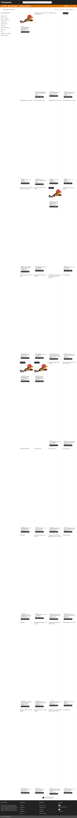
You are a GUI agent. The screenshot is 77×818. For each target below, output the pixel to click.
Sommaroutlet (28, 6)
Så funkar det (22, 807)
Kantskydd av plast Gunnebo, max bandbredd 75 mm (41, 180)
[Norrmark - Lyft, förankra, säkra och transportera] (7, 2)
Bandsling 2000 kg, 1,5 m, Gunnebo (69, 702)
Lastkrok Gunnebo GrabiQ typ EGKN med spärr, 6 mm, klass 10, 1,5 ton (55, 615)
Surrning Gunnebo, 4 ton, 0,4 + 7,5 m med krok (55, 93)
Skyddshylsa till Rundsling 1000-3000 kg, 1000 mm (55, 702)
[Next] (53, 797)
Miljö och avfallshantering (5, 27)
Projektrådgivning (13, 6)
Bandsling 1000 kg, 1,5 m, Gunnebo (26, 180)
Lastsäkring (3, 25)
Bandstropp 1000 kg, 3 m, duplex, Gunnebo (40, 789)
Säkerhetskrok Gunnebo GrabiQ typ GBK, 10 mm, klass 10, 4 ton (26, 268)
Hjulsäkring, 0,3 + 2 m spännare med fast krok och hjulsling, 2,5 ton (26, 615)
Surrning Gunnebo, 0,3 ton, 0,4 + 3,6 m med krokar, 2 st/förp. (69, 93)
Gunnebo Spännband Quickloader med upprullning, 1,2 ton (54, 203)
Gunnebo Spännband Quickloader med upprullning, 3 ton (25, 377)
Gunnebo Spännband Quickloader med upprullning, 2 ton (25, 28)
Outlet (2, 31)
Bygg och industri (42, 805)
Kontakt (21, 813)
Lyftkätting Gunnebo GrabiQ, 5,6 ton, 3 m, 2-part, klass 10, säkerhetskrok (55, 355)
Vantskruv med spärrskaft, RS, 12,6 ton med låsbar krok (41, 93)
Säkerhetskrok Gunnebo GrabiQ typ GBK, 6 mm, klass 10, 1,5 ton (55, 790)
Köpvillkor (21, 809)
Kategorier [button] (4, 6)
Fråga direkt (66, 6)
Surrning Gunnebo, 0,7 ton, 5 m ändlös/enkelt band (55, 528)
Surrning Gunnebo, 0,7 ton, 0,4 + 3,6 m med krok (69, 789)
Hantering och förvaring (5, 19)
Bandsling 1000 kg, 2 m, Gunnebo (54, 180)
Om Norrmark (22, 811)
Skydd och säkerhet (4, 35)
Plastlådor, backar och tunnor (6, 33)
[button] (72, 2)
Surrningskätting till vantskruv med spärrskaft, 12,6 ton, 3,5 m (41, 702)
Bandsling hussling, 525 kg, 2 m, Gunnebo (69, 267)
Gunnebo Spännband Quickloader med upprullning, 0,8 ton (39, 377)
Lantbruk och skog (4, 23)
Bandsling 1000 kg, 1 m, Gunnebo (68, 180)
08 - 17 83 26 (73, 6)
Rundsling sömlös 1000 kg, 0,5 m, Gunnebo (40, 267)
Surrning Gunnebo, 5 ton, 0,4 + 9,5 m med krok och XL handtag (69, 355)
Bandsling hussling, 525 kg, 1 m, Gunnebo (40, 615)
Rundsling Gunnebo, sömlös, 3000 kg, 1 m (25, 355)
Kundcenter (22, 805)
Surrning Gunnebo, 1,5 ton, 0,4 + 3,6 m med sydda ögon (69, 528)
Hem (1, 9)
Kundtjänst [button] (21, 6)
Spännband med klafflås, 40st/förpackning (26, 528)
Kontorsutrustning (4, 21)
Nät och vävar (3, 29)
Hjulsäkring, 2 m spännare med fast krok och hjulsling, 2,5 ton (26, 702)
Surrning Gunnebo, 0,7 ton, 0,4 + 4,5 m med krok (40, 528)
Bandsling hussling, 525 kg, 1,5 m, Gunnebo (55, 442)
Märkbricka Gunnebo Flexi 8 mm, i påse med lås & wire (69, 442)
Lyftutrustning (41, 811)
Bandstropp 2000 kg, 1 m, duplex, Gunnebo (26, 789)
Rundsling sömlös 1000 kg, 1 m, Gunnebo (40, 355)
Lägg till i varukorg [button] (25, 183)
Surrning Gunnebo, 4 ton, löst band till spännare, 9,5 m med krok (69, 615)
